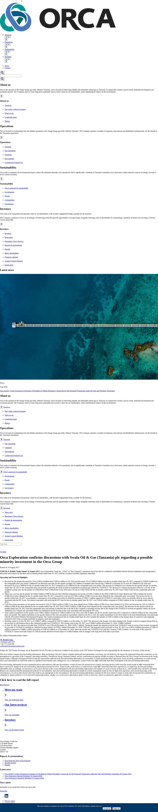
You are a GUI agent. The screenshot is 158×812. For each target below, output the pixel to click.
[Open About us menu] (7, 37)
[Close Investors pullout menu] (1, 224)
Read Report (4, 685)
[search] (2, 79)
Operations (9, 42)
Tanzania (6, 440)
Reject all (116, 808)
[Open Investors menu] (7, 59)
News (7, 66)
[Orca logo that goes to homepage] (10, 737)
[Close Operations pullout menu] (1, 137)
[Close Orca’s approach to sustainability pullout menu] (1, 471)
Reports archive (10, 763)
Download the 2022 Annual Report (17, 761)
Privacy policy (10, 801)
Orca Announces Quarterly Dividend (24, 778)
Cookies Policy (69, 808)
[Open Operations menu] (7, 44)
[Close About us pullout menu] (1, 96)
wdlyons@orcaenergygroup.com (12, 646)
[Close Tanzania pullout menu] (1, 439)
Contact (7, 68)
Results (7, 765)
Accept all (107, 808)
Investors (8, 57)
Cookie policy (10, 803)
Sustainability (9, 49)
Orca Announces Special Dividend (23, 776)
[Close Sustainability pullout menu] (1, 179)
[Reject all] (155, 807)
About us (8, 35)
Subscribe (3, 791)
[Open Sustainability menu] (7, 52)
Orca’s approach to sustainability (15, 472)
